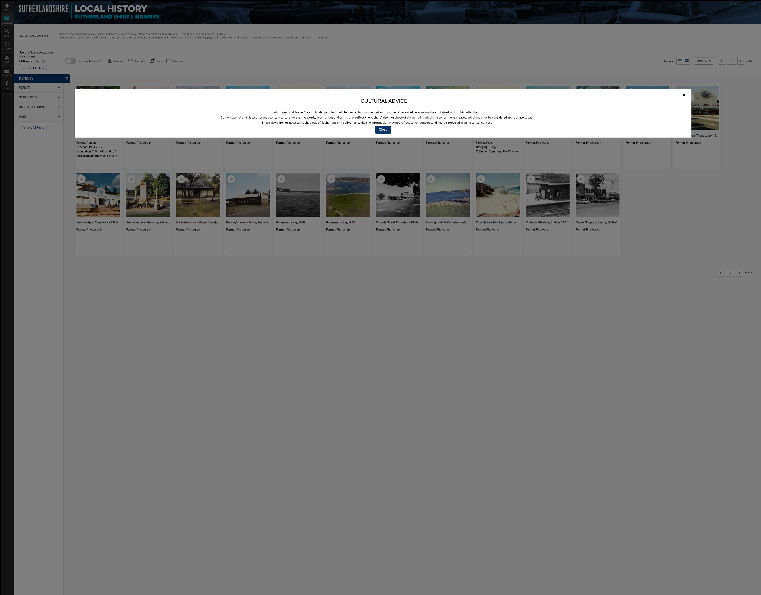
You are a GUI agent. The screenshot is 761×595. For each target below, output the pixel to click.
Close (383, 129)
